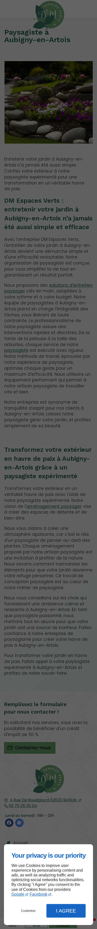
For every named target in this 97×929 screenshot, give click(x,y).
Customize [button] (28, 911)
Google (17, 894)
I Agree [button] (66, 911)
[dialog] (48, 884)
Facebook (38, 894)
